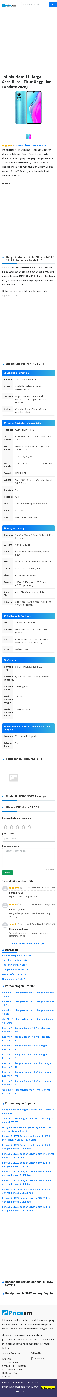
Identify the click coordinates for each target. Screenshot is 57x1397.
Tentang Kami (10, 1362)
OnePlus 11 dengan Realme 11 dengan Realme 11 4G (28, 994)
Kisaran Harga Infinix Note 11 (18, 955)
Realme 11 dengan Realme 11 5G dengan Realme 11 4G (25, 1047)
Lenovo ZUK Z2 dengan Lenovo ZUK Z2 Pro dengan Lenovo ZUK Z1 (26, 1164)
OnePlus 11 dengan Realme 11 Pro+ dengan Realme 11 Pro (26, 1091)
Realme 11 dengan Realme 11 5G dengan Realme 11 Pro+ (25, 1056)
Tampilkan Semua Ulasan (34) (28, 943)
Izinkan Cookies (48, 1388)
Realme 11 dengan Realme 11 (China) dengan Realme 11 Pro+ (27, 1074)
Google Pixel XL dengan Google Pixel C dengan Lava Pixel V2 (28, 1111)
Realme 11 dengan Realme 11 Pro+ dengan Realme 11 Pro (26, 1029)
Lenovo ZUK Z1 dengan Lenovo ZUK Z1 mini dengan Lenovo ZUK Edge (26, 1173)
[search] (53, 4)
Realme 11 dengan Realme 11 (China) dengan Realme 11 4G (27, 1065)
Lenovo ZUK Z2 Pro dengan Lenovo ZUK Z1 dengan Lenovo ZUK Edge (26, 1146)
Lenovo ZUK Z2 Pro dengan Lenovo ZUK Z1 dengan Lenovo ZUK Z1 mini (26, 1191)
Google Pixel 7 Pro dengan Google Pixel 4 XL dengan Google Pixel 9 (26, 1129)
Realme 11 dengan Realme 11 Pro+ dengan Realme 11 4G (26, 1038)
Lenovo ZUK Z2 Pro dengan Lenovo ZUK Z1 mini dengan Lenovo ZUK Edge (26, 1138)
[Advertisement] (28, 44)
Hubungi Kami (10, 1372)
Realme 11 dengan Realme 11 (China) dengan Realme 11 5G (27, 1082)
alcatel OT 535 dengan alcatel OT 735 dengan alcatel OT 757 (27, 1120)
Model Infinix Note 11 (14, 974)
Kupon (6, 1376)
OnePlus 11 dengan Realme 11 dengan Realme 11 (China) (28, 1020)
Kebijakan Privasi (12, 1369)
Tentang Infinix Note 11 (15, 964)
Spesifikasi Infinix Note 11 (16, 960)
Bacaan (6, 1358)
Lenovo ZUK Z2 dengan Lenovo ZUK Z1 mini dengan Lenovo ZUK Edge (26, 1182)
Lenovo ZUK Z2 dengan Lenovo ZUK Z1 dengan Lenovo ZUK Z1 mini (28, 1155)
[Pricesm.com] (9, 5)
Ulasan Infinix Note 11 (14, 978)
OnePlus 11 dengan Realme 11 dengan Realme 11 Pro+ (28, 1003)
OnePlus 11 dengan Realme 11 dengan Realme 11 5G (28, 1012)
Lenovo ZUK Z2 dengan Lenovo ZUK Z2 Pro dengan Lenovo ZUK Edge (26, 1199)
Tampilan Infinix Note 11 (15, 969)
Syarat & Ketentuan (14, 1365)
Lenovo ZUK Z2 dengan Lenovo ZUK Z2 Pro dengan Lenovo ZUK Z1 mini (26, 1208)
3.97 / (24, 145)
